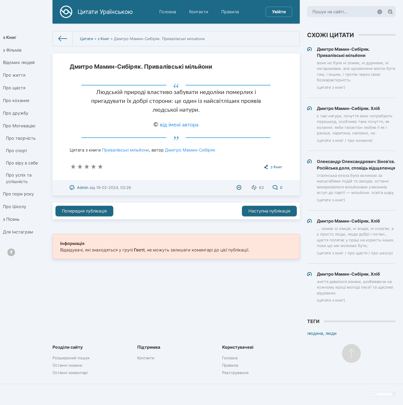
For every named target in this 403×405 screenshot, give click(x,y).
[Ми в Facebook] (11, 252)
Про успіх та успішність (19, 178)
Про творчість (21, 138)
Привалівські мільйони (125, 149)
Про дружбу (15, 113)
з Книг (10, 37)
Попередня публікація (84, 210)
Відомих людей (19, 62)
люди (331, 333)
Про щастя (14, 87)
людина (315, 333)
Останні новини (67, 365)
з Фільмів (12, 49)
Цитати (86, 38)
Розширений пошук (71, 357)
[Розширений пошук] (379, 11)
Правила (230, 11)
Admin (83, 187)
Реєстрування (235, 372)
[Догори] (351, 353)
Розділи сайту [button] (68, 347)
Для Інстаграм (18, 231)
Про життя (14, 75)
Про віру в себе (22, 162)
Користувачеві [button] (237, 347)
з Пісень (11, 219)
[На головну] (63, 38)
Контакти (198, 11)
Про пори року (18, 193)
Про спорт (16, 150)
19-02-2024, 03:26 (113, 187)
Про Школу (14, 206)
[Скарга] (240, 187)
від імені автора (179, 125)
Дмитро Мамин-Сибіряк (190, 149)
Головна (167, 11)
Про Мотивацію (19, 125)
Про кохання (16, 100)
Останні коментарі (70, 372)
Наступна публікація (269, 210)
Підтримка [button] (148, 347)
